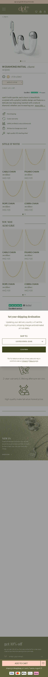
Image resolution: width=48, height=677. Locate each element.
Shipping (25, 361)
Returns (32, 361)
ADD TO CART (21, 663)
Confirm (24, 349)
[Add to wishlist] (43, 663)
